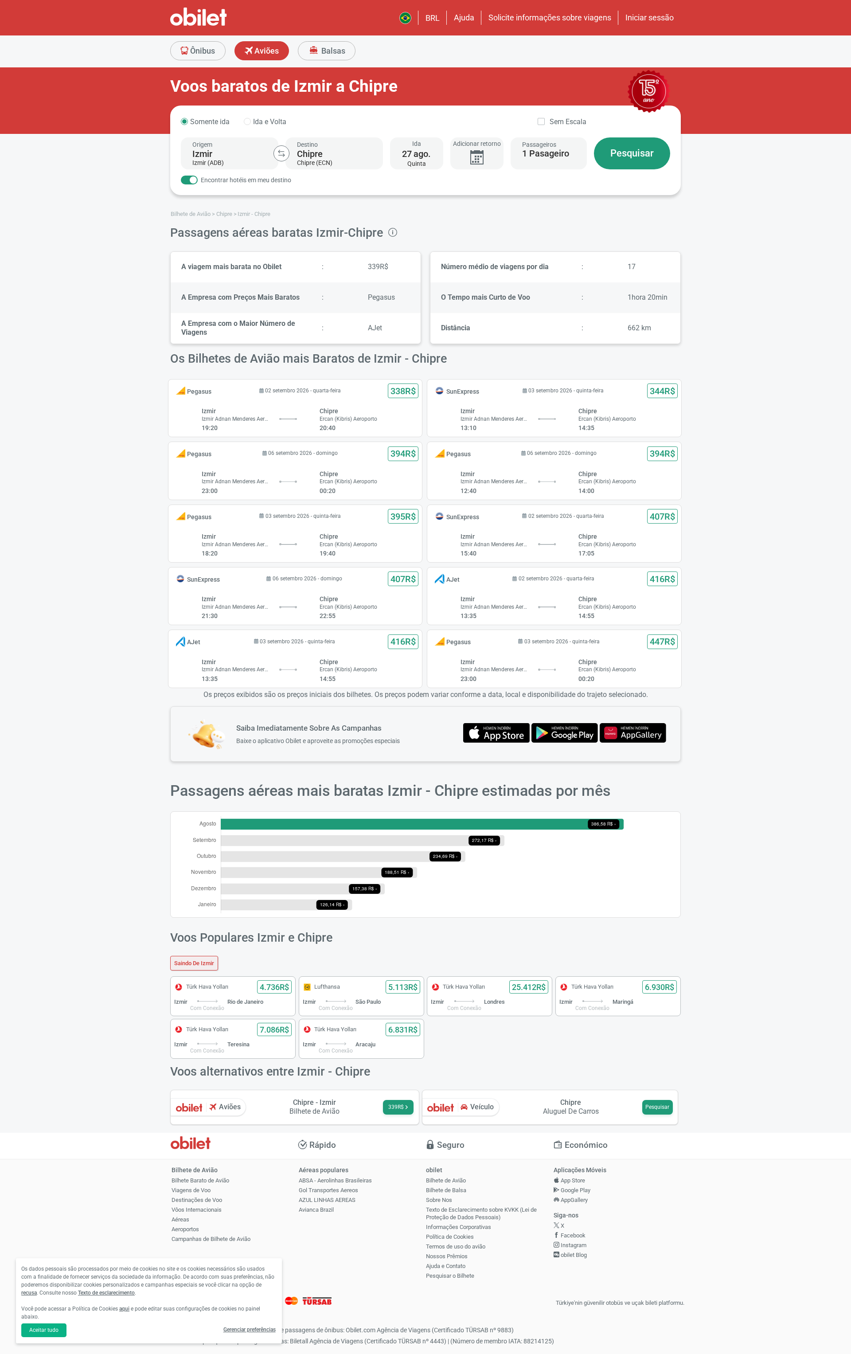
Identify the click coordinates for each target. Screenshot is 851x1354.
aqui (124, 1309)
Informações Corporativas (458, 1227)
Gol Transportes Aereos (328, 1190)
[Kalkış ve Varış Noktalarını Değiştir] (281, 153)
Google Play (574, 1190)
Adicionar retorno (477, 143)
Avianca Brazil (316, 1209)
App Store (572, 1180)
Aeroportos (185, 1229)
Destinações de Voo (197, 1200)
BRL (433, 18)
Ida (416, 143)
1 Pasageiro (545, 153)
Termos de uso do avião (455, 1246)
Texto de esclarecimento (106, 1293)
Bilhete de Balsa (446, 1190)
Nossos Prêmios (447, 1256)
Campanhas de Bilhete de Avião (211, 1239)
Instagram (572, 1245)
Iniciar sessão (649, 17)
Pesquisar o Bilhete (450, 1275)
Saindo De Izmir (194, 963)
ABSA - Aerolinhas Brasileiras (335, 1180)
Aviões (266, 50)
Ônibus (201, 50)
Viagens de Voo (191, 1190)
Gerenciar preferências (249, 1330)
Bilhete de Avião (446, 1180)
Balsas (332, 50)
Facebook (572, 1235)
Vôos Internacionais (197, 1209)
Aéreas (180, 1219)
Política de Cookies (450, 1236)
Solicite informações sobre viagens (549, 17)
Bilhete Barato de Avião (200, 1180)
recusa (29, 1293)
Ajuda (464, 17)
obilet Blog (573, 1255)
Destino (307, 144)
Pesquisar (632, 153)
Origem (202, 144)
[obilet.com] (219, 24)
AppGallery (573, 1200)
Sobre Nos (439, 1200)
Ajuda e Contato (445, 1266)
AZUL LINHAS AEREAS (327, 1200)
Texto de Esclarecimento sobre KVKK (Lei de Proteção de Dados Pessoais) (481, 1213)
